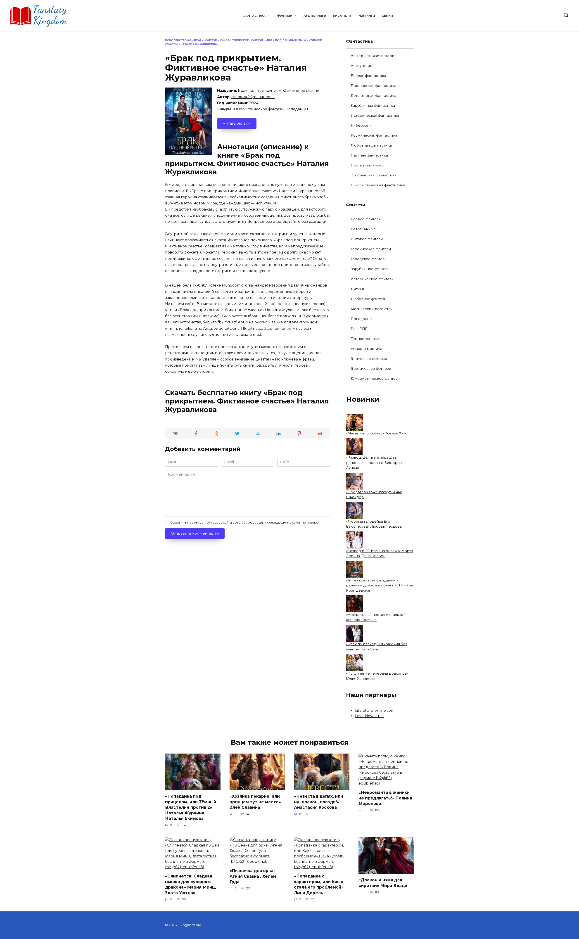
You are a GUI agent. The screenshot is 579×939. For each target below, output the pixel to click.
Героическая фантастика (373, 85)
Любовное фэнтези (369, 299)
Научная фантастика (369, 155)
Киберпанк (361, 125)
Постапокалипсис (367, 165)
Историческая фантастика (375, 115)
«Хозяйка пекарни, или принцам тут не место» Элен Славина (255, 802)
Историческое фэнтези (372, 279)
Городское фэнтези (369, 259)
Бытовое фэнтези (367, 239)
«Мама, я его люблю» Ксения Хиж (376, 433)
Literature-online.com (374, 710)
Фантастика (254, 15)
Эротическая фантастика (373, 175)
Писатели (342, 15)
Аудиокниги (315, 15)
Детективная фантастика (373, 95)
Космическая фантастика (374, 135)
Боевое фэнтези (366, 219)
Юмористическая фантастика (378, 185)
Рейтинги (366, 15)
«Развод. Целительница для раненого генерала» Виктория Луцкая (374, 462)
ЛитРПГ (358, 289)
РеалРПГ (359, 329)
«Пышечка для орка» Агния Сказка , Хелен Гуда (253, 876)
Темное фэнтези (366, 339)
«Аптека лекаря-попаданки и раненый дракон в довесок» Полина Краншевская (379, 585)
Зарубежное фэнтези (370, 269)
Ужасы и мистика (366, 348)
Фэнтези (284, 15)
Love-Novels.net (369, 716)
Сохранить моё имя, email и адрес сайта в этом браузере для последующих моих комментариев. (244, 522)
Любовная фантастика (371, 145)
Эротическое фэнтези (371, 368)
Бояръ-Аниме (363, 229)
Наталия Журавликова (253, 97)
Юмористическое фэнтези (241, 40)
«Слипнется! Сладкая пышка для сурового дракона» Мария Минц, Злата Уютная (190, 884)
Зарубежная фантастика (373, 105)
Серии (387, 15)
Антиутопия (361, 66)
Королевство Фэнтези (183, 40)
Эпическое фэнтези (369, 358)
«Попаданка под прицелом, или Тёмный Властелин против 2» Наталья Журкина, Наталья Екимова (190, 807)
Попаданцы (361, 319)
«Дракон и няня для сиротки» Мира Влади (382, 882)
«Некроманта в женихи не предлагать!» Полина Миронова (385, 798)
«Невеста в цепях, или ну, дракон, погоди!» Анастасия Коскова (318, 802)
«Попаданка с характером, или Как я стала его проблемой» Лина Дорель (319, 884)
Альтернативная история (373, 56)
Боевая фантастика (368, 76)
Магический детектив (371, 309)
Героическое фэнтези (371, 249)
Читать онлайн (237, 123)
